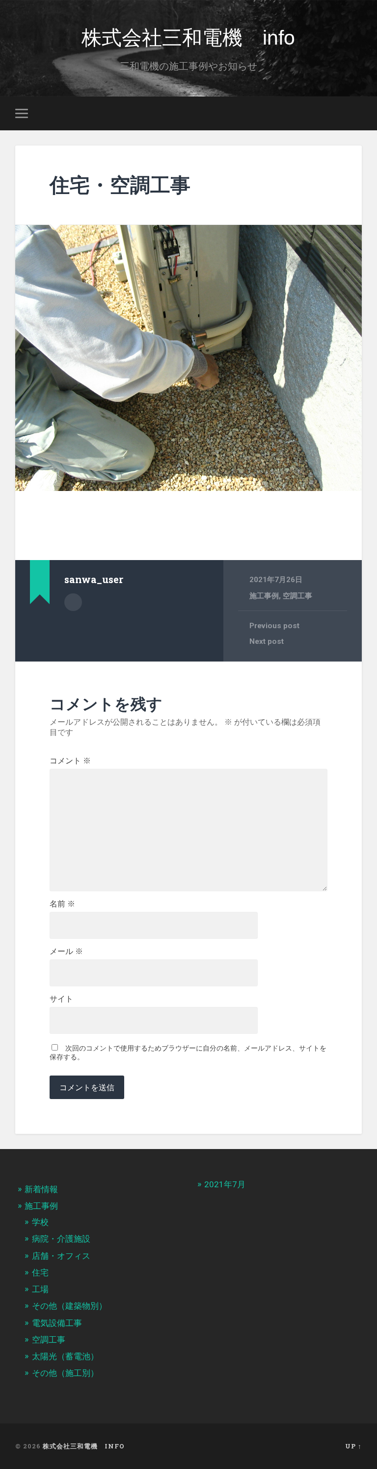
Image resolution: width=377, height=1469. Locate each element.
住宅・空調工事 (120, 184)
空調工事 (297, 595)
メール (66, 951)
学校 (40, 1222)
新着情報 (41, 1189)
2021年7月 (224, 1184)
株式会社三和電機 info (188, 37)
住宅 (40, 1272)
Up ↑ (353, 1446)
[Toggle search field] (356, 113)
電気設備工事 (57, 1323)
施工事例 (264, 595)
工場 (40, 1289)
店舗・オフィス (61, 1256)
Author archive (73, 602)
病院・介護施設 (61, 1239)
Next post (266, 641)
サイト (61, 999)
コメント (70, 761)
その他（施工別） (65, 1373)
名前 (62, 904)
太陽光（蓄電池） (65, 1356)
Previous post (274, 625)
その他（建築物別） (69, 1306)
